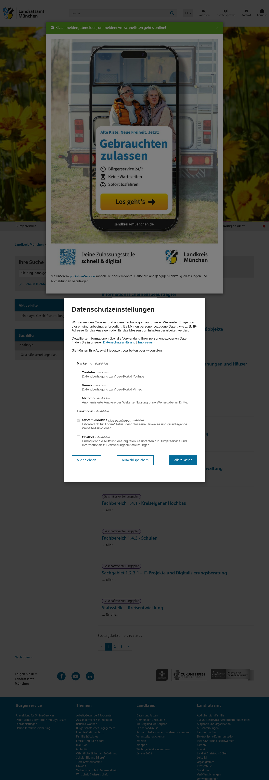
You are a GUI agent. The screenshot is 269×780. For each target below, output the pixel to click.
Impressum (146, 342)
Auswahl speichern (135, 460)
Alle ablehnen (86, 460)
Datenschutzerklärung (119, 342)
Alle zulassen (183, 460)
